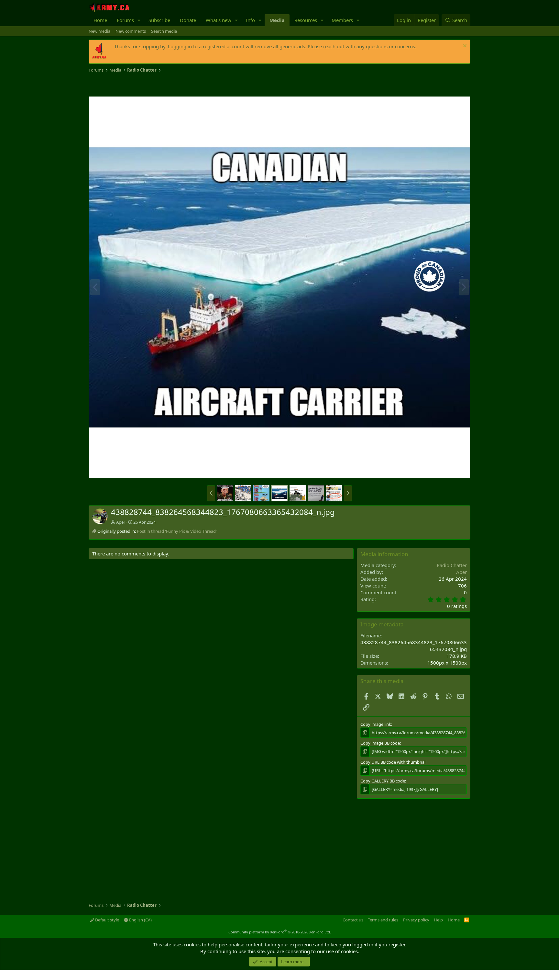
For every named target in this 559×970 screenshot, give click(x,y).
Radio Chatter (452, 565)
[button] (139, 20)
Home (100, 20)
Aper (120, 522)
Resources (305, 20)
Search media (164, 31)
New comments (130, 31)
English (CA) (140, 920)
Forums (125, 20)
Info (250, 20)
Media (277, 20)
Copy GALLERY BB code (382, 781)
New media (99, 31)
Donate (188, 20)
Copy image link (375, 724)
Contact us (353, 920)
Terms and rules (383, 920)
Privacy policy (416, 920)
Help (438, 920)
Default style (106, 920)
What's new (218, 20)
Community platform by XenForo (279, 932)
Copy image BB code (380, 743)
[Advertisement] (164, 85)
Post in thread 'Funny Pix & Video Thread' (177, 531)
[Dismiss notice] (464, 46)
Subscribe (159, 20)
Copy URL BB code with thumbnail (393, 762)
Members (342, 20)
